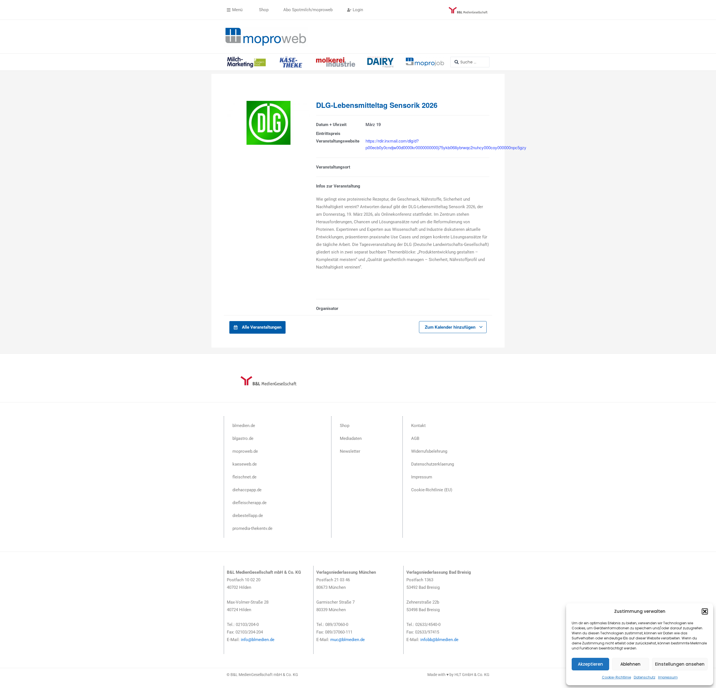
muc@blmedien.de (347, 639)
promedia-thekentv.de (252, 528)
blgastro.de (242, 438)
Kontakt (418, 425)
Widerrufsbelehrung (429, 451)
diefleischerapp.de (249, 502)
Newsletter (350, 451)
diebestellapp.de (247, 515)
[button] (705, 611)
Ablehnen (630, 664)
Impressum (668, 677)
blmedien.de (243, 425)
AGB (415, 438)
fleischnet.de (244, 477)
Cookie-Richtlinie (616, 677)
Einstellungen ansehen (680, 664)
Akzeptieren (590, 664)
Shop (344, 425)
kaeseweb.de (244, 464)
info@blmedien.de (257, 639)
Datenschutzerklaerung (432, 464)
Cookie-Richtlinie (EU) (431, 489)
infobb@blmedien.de (439, 639)
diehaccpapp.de (247, 489)
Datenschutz (644, 677)
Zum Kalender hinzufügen (451, 327)
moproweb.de (245, 451)
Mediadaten (351, 438)
